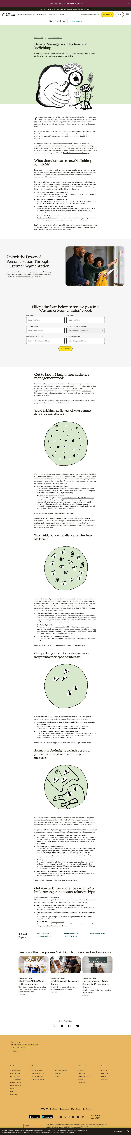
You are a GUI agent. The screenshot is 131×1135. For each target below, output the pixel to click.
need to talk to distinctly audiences (78, 498)
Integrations (40, 14)
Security (12, 1088)
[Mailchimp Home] (8, 14)
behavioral (72, 837)
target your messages (61, 201)
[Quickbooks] (75, 1109)
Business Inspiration (71, 933)
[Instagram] (69, 1117)
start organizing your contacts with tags (70, 645)
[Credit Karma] (64, 1109)
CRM (81, 172)
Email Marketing (15, 1076)
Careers (80, 1079)
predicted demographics (69, 841)
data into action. (58, 922)
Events (57, 1076)
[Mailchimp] (87, 1109)
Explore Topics (75, 21)
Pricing (62, 14)
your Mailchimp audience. (74, 905)
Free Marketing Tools (38, 1073)
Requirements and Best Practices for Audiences (24, 1044)
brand (36, 126)
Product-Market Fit (44, 936)
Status (12, 1091)
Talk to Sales (104, 1079)
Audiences (14, 1051)
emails (82, 735)
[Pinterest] (83, 1117)
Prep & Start (38, 38)
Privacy (61, 1127)
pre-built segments (66, 873)
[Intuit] (44, 1109)
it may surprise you (60, 196)
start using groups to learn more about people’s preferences (69, 743)
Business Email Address (34, 336)
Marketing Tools (43, 933)
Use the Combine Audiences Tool (20, 1048)
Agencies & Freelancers (61, 1070)
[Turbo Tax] (53, 1109)
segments (43, 917)
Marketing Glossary (37, 1076)
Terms (65, 1127)
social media (86, 391)
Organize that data (49, 912)
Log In (119, 14)
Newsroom (81, 1073)
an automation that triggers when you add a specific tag (72, 638)
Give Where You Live (84, 1076)
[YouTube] (78, 1117)
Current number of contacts (76, 326)
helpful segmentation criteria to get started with (59, 880)
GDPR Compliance (15, 1085)
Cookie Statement (69, 1132)
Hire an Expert (105, 1073)
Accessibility (82, 1082)
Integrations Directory (38, 1079)
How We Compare (15, 1082)
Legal (69, 1127)
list (93, 476)
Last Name (70, 316)
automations (46, 926)
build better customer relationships (76, 153)
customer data (77, 131)
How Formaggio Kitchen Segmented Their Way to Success (95, 984)
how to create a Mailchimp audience (61, 513)
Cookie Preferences (76, 1127)
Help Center (104, 1076)
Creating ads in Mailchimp (46, 218)
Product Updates (15, 1073)
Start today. (87, 9)
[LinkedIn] (73, 1117)
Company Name (32, 326)
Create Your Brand (70, 936)
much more (41, 843)
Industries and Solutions (24, 14)
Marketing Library (57, 21)
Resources (52, 14)
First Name (30, 316)
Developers (58, 1073)
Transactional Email (15, 1079)
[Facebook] (61, 1117)
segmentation (81, 820)
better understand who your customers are (64, 184)
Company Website (73, 336)
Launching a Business (97, 933)
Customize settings (117, 1131)
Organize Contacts (55, 38)
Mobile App (13, 1094)
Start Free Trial (107, 14)
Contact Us (104, 1070)
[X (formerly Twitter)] (65, 1117)
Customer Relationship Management (63, 172)
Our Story (81, 1070)
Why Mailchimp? (15, 1070)
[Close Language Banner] (128, 3)
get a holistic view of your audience (71, 490)
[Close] (128, 1131)
